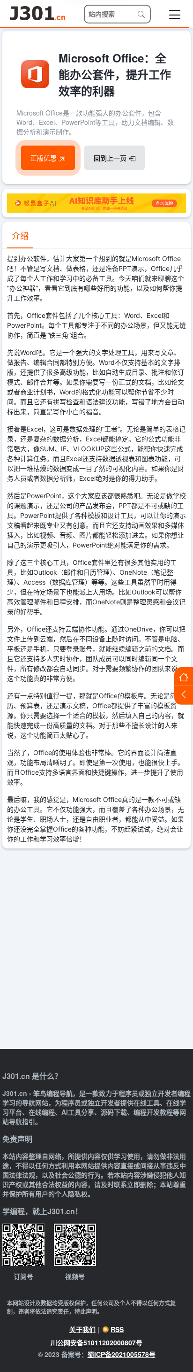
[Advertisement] (96, 950)
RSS (117, 1329)
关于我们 (82, 1329)
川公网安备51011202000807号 (96, 1342)
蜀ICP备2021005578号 (122, 1354)
